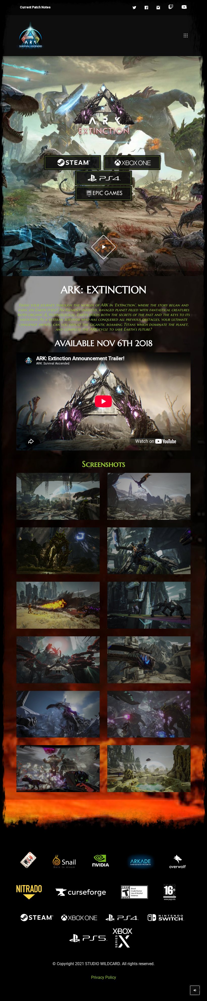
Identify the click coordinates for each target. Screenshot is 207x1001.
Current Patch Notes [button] (35, 7)
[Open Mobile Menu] (186, 36)
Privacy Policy (103, 977)
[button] (134, 7)
